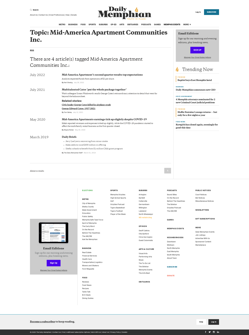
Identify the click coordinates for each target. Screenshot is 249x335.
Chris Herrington (145, 237)
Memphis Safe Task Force (92, 220)
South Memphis (173, 255)
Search (35, 10)
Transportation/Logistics (92, 262)
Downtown (171, 242)
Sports (92, 24)
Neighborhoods (175, 237)
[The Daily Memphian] (124, 13)
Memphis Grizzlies (117, 194)
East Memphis (173, 251)
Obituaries (132, 24)
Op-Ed (113, 24)
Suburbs (103, 24)
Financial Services (89, 256)
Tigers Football (116, 211)
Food (83, 24)
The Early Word (88, 226)
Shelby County (88, 207)
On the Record (88, 229)
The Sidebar (144, 266)
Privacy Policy (115, 332)
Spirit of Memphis (89, 223)
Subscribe (211, 12)
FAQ (63, 332)
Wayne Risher (69, 130)
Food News (86, 285)
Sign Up (197, 50)
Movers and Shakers (90, 265)
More (186, 24)
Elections (87, 190)
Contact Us (43, 15)
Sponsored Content (203, 242)
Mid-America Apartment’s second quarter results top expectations (102, 75)
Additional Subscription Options (78, 332)
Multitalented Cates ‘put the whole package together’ (94, 90)
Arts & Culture (146, 249)
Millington (143, 208)
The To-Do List (144, 263)
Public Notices (203, 190)
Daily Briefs (69, 137)
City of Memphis (88, 203)
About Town (172, 258)
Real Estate (86, 252)
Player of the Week (118, 214)
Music (141, 260)
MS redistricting (145, 217)
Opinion (143, 226)
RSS (32, 50)
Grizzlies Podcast (117, 204)
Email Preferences (56, 15)
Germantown (144, 204)
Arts (121, 24)
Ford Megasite (88, 269)
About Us (33, 15)
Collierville (143, 201)
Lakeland (142, 211)
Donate (74, 15)
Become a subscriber (42, 322)
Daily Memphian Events (204, 232)
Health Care (87, 259)
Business (73, 24)
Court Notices (200, 194)
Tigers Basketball (117, 208)
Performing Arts (145, 257)
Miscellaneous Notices (204, 201)
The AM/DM (87, 236)
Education (86, 213)
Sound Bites (172, 194)
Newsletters (202, 210)
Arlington (142, 194)
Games (157, 24)
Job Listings (200, 235)
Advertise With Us (202, 238)
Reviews (85, 282)
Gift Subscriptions (205, 219)
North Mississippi (146, 214)
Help (67, 15)
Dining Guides (87, 298)
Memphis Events (172, 24)
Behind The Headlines (91, 233)
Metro (62, 24)
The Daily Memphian (43, 332)
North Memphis (173, 248)
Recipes (85, 288)
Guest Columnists (146, 240)
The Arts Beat (144, 273)
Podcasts (146, 24)
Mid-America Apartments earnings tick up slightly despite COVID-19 (104, 119)
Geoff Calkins (144, 230)
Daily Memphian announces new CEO (195, 90)
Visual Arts (143, 253)
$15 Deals (86, 295)
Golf (112, 201)
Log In (213, 322)
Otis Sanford (144, 234)
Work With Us (96, 332)
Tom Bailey (68, 112)
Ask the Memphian (89, 239)
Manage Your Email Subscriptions (197, 57)
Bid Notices (200, 198)
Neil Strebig (68, 82)
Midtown (170, 245)
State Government (89, 210)
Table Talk (86, 292)
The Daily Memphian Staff (73, 153)
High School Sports (118, 198)
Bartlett (142, 198)
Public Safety (87, 216)
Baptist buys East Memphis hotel (195, 80)
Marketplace (200, 245)
